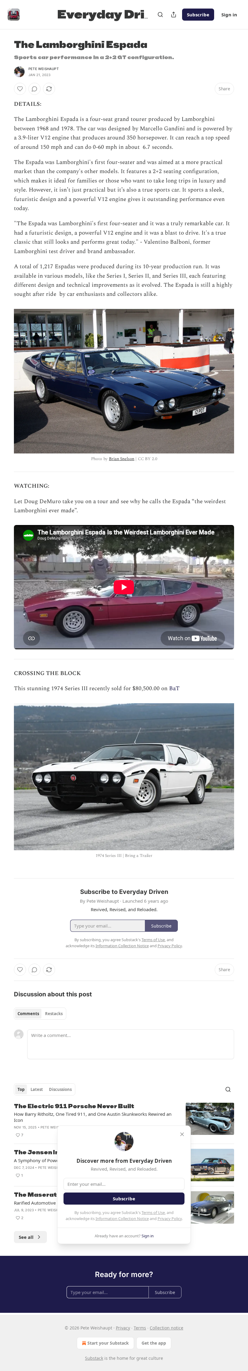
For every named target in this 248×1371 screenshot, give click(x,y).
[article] (124, 1121)
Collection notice (166, 1328)
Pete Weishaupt (43, 69)
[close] (182, 1134)
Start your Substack (108, 1343)
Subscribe (198, 15)
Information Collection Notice (122, 1218)
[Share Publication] (174, 14)
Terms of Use (153, 1212)
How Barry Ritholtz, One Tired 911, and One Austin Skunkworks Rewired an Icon (92, 1117)
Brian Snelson (121, 459)
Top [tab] (21, 1089)
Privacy (123, 1328)
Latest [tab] (37, 1089)
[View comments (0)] (34, 89)
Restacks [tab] (54, 1013)
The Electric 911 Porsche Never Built (74, 1106)
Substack (94, 1358)
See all (26, 1237)
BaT (174, 688)
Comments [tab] (28, 1013)
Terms (140, 1328)
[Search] (160, 14)
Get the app (154, 1343)
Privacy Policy (170, 1218)
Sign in (229, 15)
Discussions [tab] (60, 1089)
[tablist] (40, 1014)
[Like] (20, 89)
